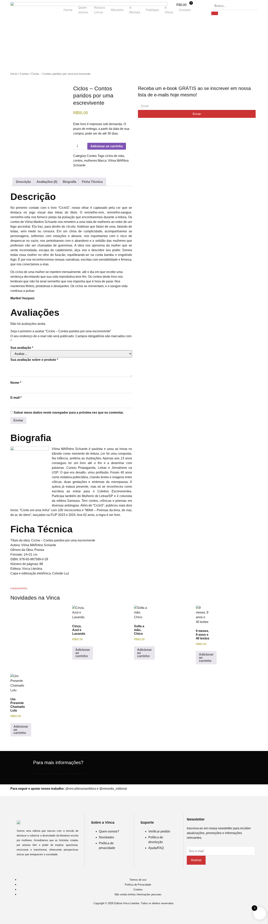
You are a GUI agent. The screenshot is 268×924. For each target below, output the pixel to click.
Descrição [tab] (23, 181)
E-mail (16, 397)
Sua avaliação (21, 347)
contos (77, 160)
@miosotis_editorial (113, 788)
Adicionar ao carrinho (106, 146)
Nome (15, 382)
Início (13, 73)
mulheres (90, 160)
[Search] (214, 13)
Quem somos (83, 9)
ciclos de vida (114, 156)
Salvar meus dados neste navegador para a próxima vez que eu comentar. (69, 412)
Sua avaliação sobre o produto (34, 359)
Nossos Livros (99, 9)
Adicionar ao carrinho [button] (82, 653)
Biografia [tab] (69, 181)
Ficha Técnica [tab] (92, 181)
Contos (24, 73)
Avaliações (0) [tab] (46, 181)
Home (68, 10)
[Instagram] (134, 912)
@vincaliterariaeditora (80, 788)
